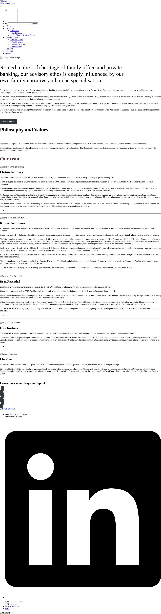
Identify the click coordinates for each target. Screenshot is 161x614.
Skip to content (6, 1)
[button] (6, 23)
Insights (10, 49)
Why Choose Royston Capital (23, 35)
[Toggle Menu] (1, 6)
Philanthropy (17, 46)
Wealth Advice (17, 42)
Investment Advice (19, 44)
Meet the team (8, 121)
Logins (8, 53)
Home (9, 26)
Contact (10, 51)
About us (10, 28)
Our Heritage (17, 33)
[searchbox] (19, 23)
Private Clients (12, 37)
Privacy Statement (12, 606)
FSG (7, 608)
